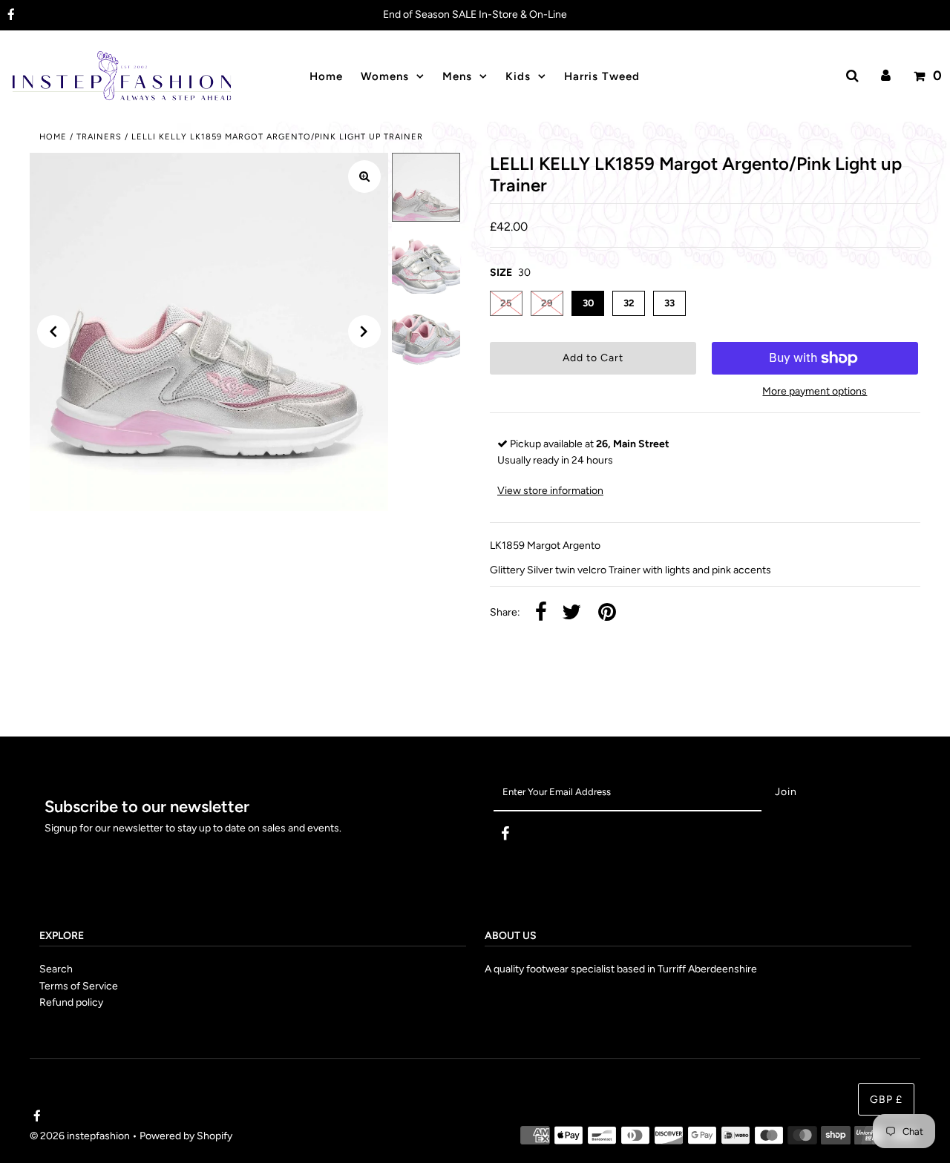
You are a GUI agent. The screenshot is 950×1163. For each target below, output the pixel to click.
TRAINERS (99, 137)
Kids (518, 76)
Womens (385, 76)
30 (588, 303)
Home (53, 137)
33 (669, 303)
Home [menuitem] (326, 76)
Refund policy (71, 1002)
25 (506, 303)
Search (56, 969)
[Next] (364, 331)
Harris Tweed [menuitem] (602, 76)
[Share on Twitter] (571, 613)
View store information (550, 490)
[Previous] (53, 331)
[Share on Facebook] (541, 613)
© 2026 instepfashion (80, 1136)
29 (547, 303)
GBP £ (886, 1100)
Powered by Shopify (186, 1136)
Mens (457, 76)
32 (629, 303)
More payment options (814, 391)
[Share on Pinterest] (607, 613)
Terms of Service (78, 986)
